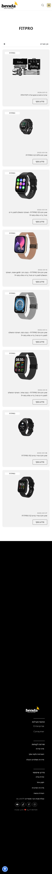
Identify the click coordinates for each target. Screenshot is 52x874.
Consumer (38, 731)
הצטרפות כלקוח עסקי (36, 754)
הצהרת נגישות (39, 793)
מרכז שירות (40, 749)
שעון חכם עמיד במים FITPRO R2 (34, 455)
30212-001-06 (42, 152)
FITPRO (12, 53)
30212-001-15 (42, 270)
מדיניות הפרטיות (38, 788)
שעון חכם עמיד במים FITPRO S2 (34, 516)
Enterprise (38, 726)
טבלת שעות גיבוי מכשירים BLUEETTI (30, 799)
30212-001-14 (42, 330)
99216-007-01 (42, 92)
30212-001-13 (42, 390)
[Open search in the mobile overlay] (42, 5)
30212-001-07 (42, 513)
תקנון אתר (40, 782)
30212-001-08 (42, 453)
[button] (49, 5)
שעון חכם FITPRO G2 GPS (36, 155)
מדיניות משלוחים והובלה (35, 760)
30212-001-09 (42, 210)
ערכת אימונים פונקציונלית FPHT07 (34, 95)
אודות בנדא (40, 777)
